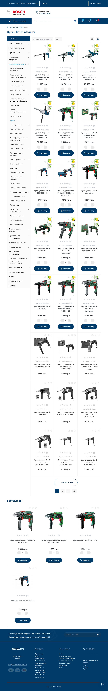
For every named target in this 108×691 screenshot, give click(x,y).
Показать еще (67, 482)
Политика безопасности (67, 658)
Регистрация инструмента (29, 3)
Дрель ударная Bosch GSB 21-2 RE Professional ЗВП (89, 462)
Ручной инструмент (16, 48)
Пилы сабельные (16, 149)
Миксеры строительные (19, 192)
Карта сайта (63, 665)
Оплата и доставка (13, 3)
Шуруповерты (15, 94)
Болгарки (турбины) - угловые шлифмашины (18, 100)
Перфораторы (15, 116)
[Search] (75, 21)
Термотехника (14, 53)
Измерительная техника (15, 230)
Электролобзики (16, 133)
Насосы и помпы (16, 86)
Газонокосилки (40, 672)
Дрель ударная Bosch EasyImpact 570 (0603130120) (89, 135)
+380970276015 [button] (17, 649)
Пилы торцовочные (17, 160)
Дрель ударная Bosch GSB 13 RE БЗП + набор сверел (89, 366)
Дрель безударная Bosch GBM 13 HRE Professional (42, 77)
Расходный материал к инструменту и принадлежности (18, 260)
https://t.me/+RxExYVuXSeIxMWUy (85, 667)
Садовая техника (15, 247)
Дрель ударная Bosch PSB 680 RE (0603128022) (66, 250)
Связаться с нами (17, 657)
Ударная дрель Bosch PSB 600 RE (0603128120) (89, 308)
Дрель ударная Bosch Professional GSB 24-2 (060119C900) (66, 193)
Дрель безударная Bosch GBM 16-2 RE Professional (66, 77)
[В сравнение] (48, 335)
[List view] (92, 39)
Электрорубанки (16, 164)
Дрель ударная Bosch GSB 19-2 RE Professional (89, 414)
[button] (45, 11)
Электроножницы (16, 220)
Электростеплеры (17, 224)
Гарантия (44, 3)
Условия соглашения (66, 661)
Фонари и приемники (18, 90)
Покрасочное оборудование (14, 252)
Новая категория (15, 268)
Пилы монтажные (16, 144)
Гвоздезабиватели (17, 81)
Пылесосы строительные (15, 210)
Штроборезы (15, 183)
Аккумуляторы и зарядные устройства (18, 76)
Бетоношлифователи (18, 188)
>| (74, 491)
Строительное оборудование (14, 237)
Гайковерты (14, 105)
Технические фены (17, 216)
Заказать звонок (44, 13)
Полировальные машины (16, 154)
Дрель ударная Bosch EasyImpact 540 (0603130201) (66, 135)
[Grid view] (97, 39)
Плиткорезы (14, 205)
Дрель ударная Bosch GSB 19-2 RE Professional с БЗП (42, 462)
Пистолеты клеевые (17, 201)
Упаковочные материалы (14, 58)
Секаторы (12, 286)
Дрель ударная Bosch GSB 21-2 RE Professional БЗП (66, 462)
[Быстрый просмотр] (45, 46)
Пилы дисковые (16, 125)
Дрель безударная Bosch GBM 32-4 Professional (42, 135)
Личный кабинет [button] (95, 3)
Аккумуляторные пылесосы (16, 69)
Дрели (12, 120)
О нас (61, 654)
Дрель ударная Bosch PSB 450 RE (85, 540)
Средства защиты (15, 281)
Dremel (11, 277)
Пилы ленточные (16, 129)
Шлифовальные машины (16, 178)
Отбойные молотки (17, 196)
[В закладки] (51, 335)
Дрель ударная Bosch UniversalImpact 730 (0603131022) (66, 308)
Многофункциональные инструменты (19, 139)
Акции (61, 668)
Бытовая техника (15, 44)
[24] (89, 287)
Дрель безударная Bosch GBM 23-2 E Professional (89, 77)
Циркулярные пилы (17, 172)
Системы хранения (16, 272)
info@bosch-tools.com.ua (17, 665)
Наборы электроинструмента (18, 111)
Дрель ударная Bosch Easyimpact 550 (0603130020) (66, 366)
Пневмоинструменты (17, 243)
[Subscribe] (98, 634)
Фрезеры (13, 168)
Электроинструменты (16, 27)
